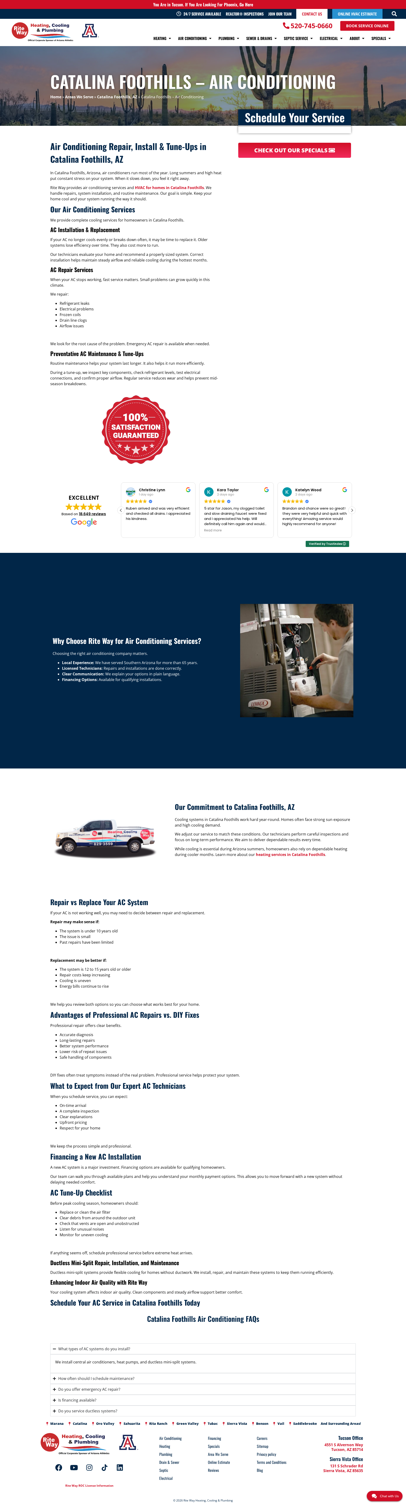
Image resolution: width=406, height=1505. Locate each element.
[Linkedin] (120, 1468)
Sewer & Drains (259, 38)
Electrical (329, 38)
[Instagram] (89, 1468)
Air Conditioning (192, 38)
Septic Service (296, 38)
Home (55, 96)
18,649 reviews (92, 513)
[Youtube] (74, 1468)
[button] (394, 14)
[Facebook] (59, 1468)
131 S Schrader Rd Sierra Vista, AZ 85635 (343, 1468)
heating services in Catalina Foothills (290, 854)
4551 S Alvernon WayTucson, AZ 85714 (343, 1447)
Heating (159, 38)
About (355, 38)
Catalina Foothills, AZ (117, 96)
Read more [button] (135, 530)
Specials (378, 38)
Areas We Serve (79, 96)
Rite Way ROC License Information (89, 1486)
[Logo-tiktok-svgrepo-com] (105, 1468)
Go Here (246, 4)
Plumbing (226, 38)
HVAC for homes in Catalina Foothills (169, 187)
